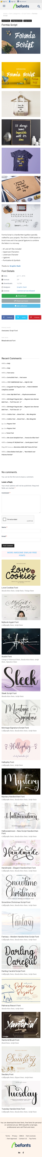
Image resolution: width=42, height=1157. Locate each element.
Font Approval (12, 1139)
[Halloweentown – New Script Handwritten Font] (21, 816)
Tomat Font (10, 433)
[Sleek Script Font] (21, 678)
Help (8, 363)
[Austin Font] (21, 641)
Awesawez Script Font (10, 331)
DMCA (21, 1136)
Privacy (14, 1136)
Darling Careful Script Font (13, 971)
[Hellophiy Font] (21, 747)
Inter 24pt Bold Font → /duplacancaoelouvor (21, 394)
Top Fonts (32, 1139)
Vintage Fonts (29, 591)
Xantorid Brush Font (10, 1040)
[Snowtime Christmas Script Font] (21, 887)
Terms (7, 1136)
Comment (6, 493)
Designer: (6, 287)
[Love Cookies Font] (21, 573)
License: (6, 291)
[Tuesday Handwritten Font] (21, 1094)
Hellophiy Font (8, 762)
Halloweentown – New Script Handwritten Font (20, 832)
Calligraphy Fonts (17, 21)
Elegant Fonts (19, 1077)
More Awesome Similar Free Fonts (22, 554)
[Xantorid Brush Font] (21, 1025)
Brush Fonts (5, 21)
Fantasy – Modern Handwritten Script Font (20, 937)
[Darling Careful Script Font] (21, 956)
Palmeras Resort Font (11, 1005)
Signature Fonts (11, 662)
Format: (6, 280)
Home (5, 14)
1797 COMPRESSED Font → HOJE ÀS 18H (19, 382)
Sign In (4, 1)
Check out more (22, 301)
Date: (5, 276)
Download (22, 296)
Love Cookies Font (10, 588)
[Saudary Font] (21, 1059)
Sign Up (12, 1)
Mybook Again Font (10, 622)
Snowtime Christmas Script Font (16, 902)
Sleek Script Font (9, 693)
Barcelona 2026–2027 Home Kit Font (25, 447)
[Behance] (19, 1153)
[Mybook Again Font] (21, 607)
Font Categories (14, 14)
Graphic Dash (15, 266)
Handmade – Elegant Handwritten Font (19, 868)
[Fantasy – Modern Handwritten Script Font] (21, 922)
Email (4, 536)
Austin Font (7, 656)
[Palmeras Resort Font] (21, 990)
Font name (10, 373)
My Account (23, 1)
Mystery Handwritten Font (13, 796)
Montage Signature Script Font (15, 728)
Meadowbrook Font (9, 341)
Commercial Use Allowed (26, 291)
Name (4, 527)
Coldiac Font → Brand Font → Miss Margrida (21, 414)
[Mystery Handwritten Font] (21, 782)
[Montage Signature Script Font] (21, 713)
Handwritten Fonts (8, 591)
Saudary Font (7, 1074)
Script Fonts (26, 14)
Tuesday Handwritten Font (13, 1109)
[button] (39, 7)
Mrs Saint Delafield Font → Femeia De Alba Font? (23, 438)
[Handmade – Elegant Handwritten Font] (21, 853)
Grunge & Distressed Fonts (11, 659)
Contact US (23, 1139)
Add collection (22, 306)
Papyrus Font (11, 424)
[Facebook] (23, 1153)
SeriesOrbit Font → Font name (17, 377)
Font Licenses (31, 1136)
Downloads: (8, 283)
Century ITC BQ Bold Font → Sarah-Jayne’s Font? (22, 442)
